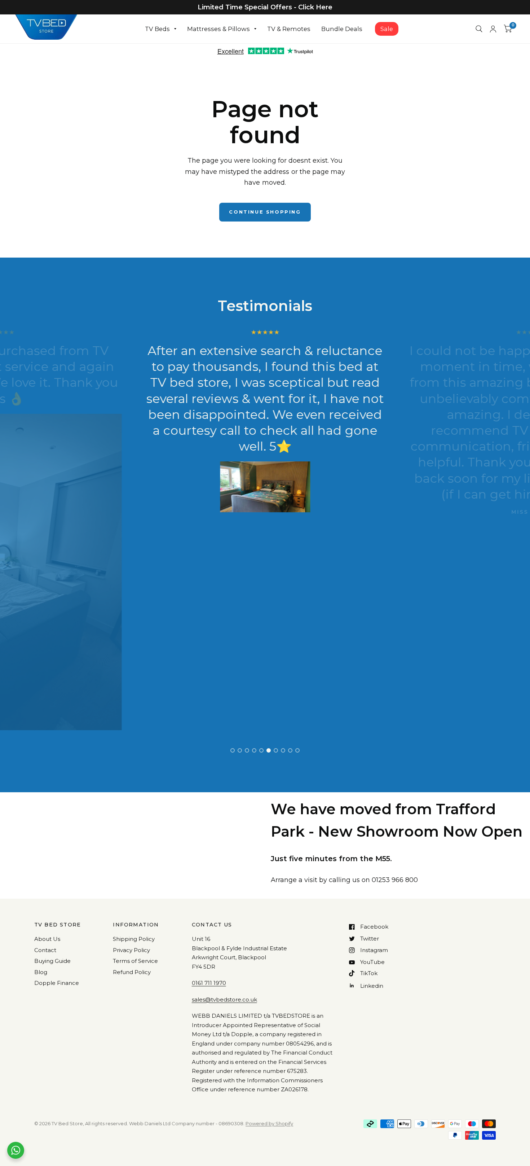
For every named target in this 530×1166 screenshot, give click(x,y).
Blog (40, 972)
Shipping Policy (134, 938)
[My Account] (493, 28)
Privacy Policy (131, 950)
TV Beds (157, 28)
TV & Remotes (288, 28)
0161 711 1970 (209, 982)
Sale (386, 28)
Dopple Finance (56, 982)
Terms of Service (135, 960)
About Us (47, 938)
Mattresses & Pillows (218, 28)
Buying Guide (52, 960)
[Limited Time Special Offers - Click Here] (265, 7)
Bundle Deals (341, 28)
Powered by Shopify (269, 1123)
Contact (45, 950)
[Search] (479, 28)
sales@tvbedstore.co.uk (224, 999)
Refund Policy (132, 972)
